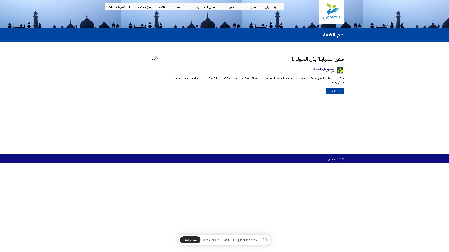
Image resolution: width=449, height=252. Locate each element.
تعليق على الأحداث (323, 69)
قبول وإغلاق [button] (190, 240)
